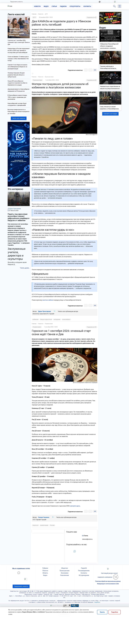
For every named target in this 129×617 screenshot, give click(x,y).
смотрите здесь (75, 506)
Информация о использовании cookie (108, 583)
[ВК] (86, 70)
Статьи (54, 6)
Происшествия (49, 77)
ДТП (46, 14)
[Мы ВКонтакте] (19, 154)
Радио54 (63, 6)
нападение (57, 319)
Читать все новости (18, 118)
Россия (52, 525)
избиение (35, 319)
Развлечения (49, 323)
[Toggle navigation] (119, 6)
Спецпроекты (75, 6)
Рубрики (45, 568)
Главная (34, 14)
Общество (64, 568)
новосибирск (66, 319)
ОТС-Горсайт (50, 314)
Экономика (64, 573)
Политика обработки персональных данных (108, 581)
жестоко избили (47, 300)
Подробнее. (97, 602)
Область (45, 573)
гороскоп (35, 525)
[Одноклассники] (90, 70)
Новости (37, 6)
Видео (46, 6)
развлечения (44, 525)
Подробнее (114, 612)
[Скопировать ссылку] (95, 70)
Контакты (87, 6)
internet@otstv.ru (87, 539)
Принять (102, 612)
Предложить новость (16, 1)
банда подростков (46, 319)
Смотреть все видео (110, 114)
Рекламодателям (83, 570)
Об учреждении (84, 575)
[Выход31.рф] (110, 18)
